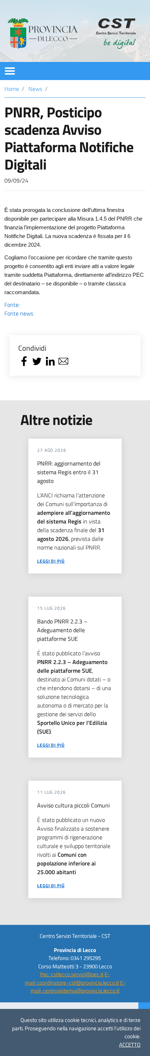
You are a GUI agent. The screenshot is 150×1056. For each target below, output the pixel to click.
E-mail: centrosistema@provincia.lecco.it (78, 986)
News (35, 88)
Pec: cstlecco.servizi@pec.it (71, 974)
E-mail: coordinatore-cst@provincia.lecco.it (72, 978)
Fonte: (18, 309)
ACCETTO (130, 1044)
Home (11, 88)
